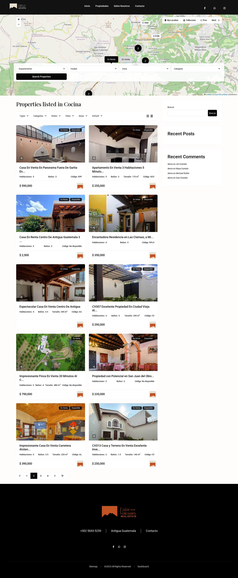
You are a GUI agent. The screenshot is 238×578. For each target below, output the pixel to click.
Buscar (171, 107)
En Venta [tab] (126, 59)
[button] (90, 94)
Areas (81, 116)
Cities (68, 116)
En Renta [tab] (111, 59)
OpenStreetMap (221, 94)
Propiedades (101, 6)
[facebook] (204, 6)
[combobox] (41, 69)
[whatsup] (214, 6)
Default (95, 116)
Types (22, 116)
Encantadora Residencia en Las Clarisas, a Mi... (122, 237)
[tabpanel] (119, 72)
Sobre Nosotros (122, 6)
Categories (38, 116)
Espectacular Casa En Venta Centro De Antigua (49, 306)
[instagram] (224, 6)
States (54, 116)
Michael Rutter (182, 173)
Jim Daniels (181, 164)
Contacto (139, 6)
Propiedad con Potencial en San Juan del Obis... (123, 376)
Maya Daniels (182, 168)
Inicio (87, 6)
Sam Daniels (182, 178)
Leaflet (209, 94)
